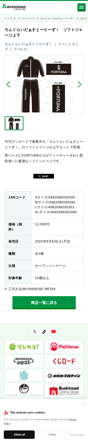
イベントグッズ (26, 18)
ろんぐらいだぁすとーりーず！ (57, 18)
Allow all (19, 434)
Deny (52, 434)
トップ (8, 18)
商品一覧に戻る (44, 303)
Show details (77, 434)
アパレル (20, 49)
